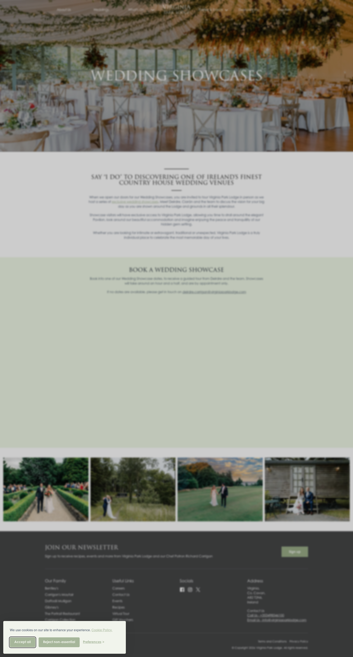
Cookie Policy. (102, 630)
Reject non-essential (59, 642)
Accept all (22, 642)
